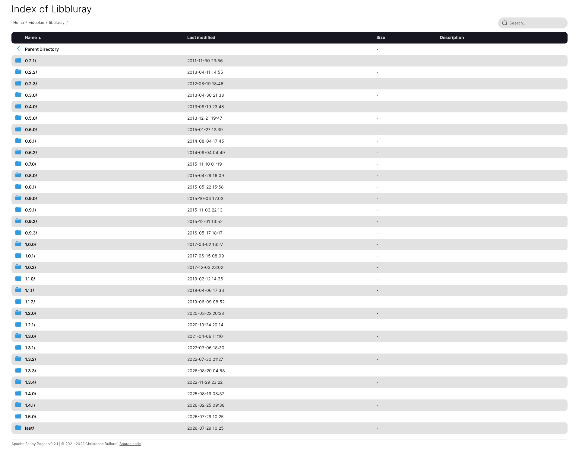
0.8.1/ (30, 186)
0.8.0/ (31, 175)
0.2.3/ (31, 83)
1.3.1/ (30, 347)
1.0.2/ (30, 267)
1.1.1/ (29, 290)
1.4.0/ (30, 393)
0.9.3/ (31, 232)
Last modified (201, 37)
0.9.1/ (30, 209)
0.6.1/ (30, 141)
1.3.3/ (30, 370)
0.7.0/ (30, 163)
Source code (130, 443)
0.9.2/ (31, 221)
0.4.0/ (31, 106)
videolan (36, 22)
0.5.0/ (31, 118)
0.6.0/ (31, 129)
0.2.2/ (31, 72)
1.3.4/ (30, 382)
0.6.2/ (31, 152)
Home (18, 22)
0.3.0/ (31, 95)
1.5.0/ (30, 416)
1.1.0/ (30, 278)
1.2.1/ (30, 324)
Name (31, 37)
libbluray (57, 22)
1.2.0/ (30, 313)
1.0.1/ (30, 255)
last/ (29, 428)
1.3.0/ (30, 336)
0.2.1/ (30, 60)
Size (380, 37)
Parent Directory (42, 49)
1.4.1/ (30, 405)
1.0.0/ (30, 244)
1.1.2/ (30, 301)
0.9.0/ (31, 198)
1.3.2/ (30, 359)
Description (452, 37)
